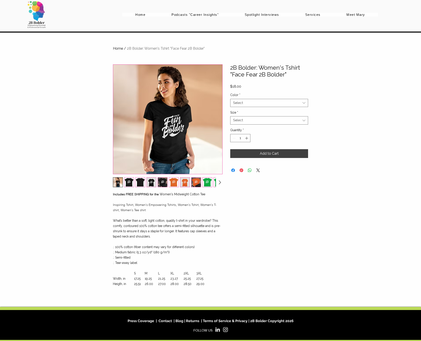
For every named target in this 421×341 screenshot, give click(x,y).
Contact (165, 321)
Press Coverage (141, 321)
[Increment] (247, 138)
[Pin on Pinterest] (241, 170)
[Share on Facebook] (233, 170)
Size (234, 112)
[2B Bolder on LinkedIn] (217, 329)
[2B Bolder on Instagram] (225, 329)
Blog (179, 321)
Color (235, 95)
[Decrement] (233, 138)
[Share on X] (258, 170)
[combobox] (269, 103)
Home (118, 48)
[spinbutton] (240, 138)
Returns (192, 321)
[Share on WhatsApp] (249, 170)
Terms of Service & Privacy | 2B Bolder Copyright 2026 (248, 321)
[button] (313, 14)
